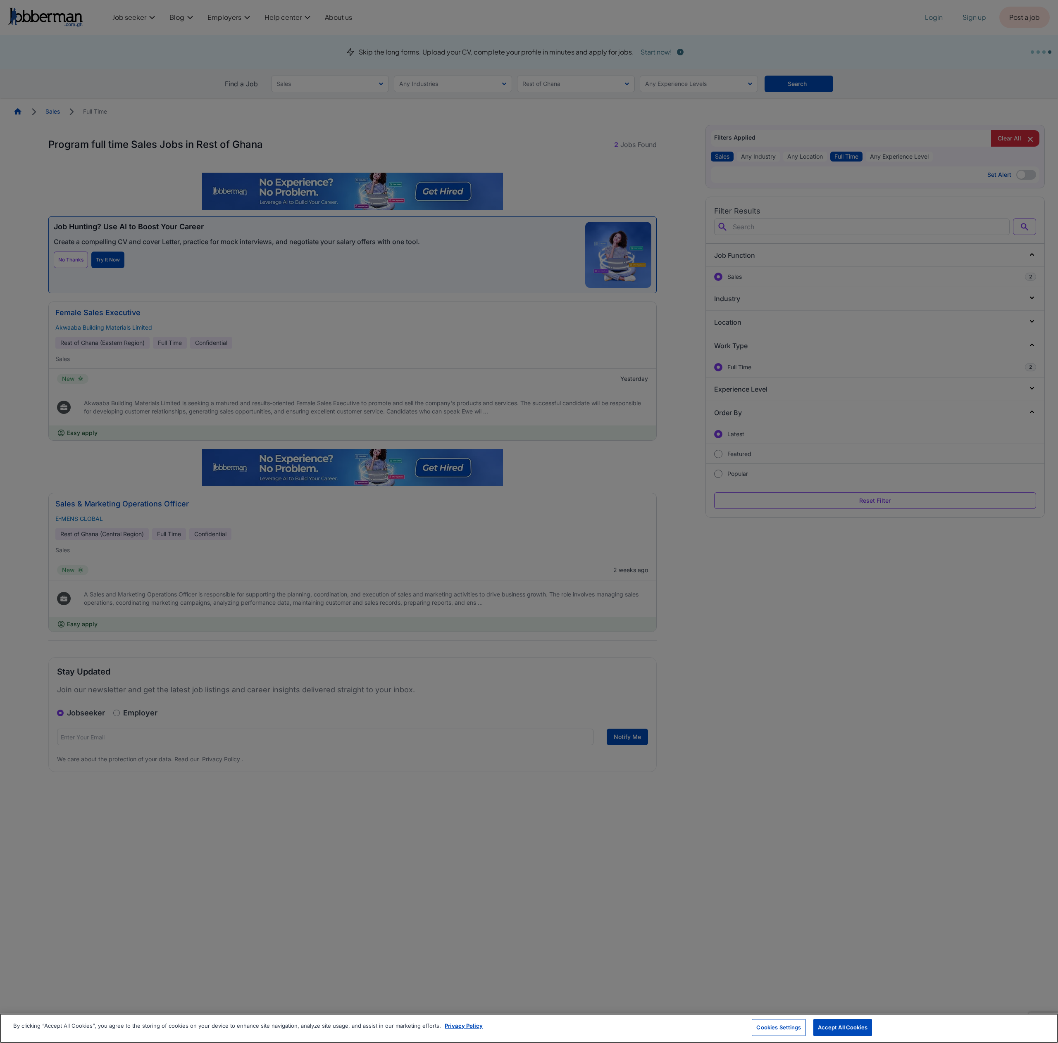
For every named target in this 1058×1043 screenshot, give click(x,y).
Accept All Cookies (842, 1027)
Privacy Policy (464, 1025)
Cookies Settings (778, 1027)
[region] (529, 1028)
